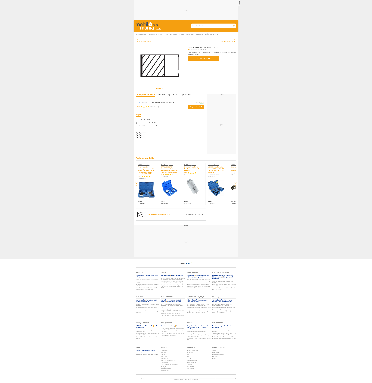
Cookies (176, 379)
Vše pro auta (158, 34)
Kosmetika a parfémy (192, 360)
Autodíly (166, 34)
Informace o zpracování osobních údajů (225, 378)
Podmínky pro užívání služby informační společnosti (203, 378)
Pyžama (189, 358)
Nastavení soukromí (183, 379)
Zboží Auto (163, 366)
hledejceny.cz (164, 350)
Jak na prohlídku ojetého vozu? (168, 360)
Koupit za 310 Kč (204, 58)
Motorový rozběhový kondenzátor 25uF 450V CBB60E (192, 168)
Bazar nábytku (190, 368)
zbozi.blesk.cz (164, 358)
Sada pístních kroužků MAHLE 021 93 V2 (205, 47)
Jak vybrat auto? (165, 370)
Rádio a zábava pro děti (217, 354)
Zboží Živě (163, 352)
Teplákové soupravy (191, 362)
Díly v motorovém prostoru (177, 34)
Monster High (190, 352)
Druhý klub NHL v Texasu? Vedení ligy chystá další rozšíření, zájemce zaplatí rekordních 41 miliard (172, 286)
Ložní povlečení (190, 366)
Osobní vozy (164, 354)
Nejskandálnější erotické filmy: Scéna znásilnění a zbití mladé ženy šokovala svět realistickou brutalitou (147, 281)
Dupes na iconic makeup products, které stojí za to (173, 333)
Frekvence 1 (215, 356)
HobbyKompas (164, 362)
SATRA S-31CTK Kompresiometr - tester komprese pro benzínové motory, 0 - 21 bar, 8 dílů (169, 169)
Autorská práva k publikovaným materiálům (180, 378)
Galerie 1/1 (159, 88)
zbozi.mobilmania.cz (141, 34)
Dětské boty (189, 364)
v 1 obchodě (141, 203)
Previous (136, 184)
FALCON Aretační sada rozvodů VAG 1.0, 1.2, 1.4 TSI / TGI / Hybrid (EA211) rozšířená (216, 169)
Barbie (188, 354)
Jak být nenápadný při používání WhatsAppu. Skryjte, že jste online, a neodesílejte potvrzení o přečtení (172, 310)
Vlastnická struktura (193, 379)
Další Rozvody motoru (143, 165)
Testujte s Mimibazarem (192, 350)
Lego (188, 356)
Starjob (214, 350)
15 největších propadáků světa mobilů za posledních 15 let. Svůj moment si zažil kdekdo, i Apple (172, 306)
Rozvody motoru (190, 34)
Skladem (201, 103)
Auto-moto (151, 34)
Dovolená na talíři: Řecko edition (168, 335)
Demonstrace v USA (140, 358)
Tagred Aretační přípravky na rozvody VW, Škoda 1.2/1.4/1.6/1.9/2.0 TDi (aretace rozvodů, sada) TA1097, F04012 (146, 170)
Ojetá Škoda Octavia (166, 368)
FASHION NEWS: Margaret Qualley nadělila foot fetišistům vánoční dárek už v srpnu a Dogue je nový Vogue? (172, 330)
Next (235, 184)
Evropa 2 (214, 358)
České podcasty (216, 352)
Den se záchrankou (140, 360)
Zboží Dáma (164, 356)
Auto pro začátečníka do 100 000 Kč (169, 364)
